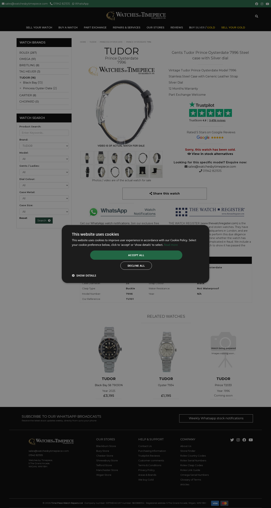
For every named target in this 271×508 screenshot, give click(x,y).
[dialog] (135, 254)
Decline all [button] (136, 265)
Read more (171, 244)
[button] (84, 275)
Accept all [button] (136, 255)
